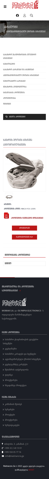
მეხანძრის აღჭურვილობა (15, 87)
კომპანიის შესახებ (13, 404)
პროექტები (10, 415)
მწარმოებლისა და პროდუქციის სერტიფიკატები (18, 288)
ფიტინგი (7, 104)
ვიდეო (8, 263)
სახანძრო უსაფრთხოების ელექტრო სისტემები (20, 341)
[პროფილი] (25, 15)
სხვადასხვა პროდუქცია (14, 93)
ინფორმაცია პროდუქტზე (17, 255)
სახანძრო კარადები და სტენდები (18, 70)
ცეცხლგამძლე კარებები (14, 81)
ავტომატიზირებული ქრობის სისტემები (21, 75)
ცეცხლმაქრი (9, 64)
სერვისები (9, 409)
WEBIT (31, 470)
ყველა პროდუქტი (17, 117)
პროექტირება (9, 98)
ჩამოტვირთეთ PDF (24, 237)
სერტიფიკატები (12, 425)
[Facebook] (18, 15)
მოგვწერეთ (24, 228)
